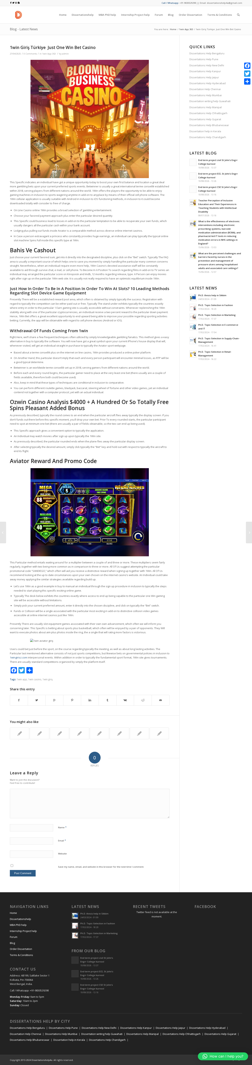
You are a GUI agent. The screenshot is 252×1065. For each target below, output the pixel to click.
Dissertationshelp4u (42, 1060)
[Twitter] (247, 74)
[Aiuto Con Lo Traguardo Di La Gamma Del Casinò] (3, 532)
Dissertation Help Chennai (205, 89)
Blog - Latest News (24, 29)
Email (62, 840)
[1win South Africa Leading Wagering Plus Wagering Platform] (19, 733)
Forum (13, 937)
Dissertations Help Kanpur (205, 71)
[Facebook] (247, 66)
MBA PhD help (18, 925)
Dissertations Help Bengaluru (206, 53)
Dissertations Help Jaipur (204, 77)
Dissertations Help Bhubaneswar (209, 125)
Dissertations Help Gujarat (205, 119)
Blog (12, 943)
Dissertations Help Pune (203, 59)
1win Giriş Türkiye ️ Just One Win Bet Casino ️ (53, 47)
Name (62, 827)
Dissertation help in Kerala (205, 131)
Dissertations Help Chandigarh (207, 137)
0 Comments (30, 53)
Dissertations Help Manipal (205, 107)
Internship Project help (23, 931)
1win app (22, 679)
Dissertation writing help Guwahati (210, 101)
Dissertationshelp (20, 919)
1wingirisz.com (18, 657)
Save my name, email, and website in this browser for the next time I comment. (101, 866)
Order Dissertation (21, 949)
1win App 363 (186, 29)
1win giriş (48, 679)
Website (62, 853)
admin (65, 53)
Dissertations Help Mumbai (205, 95)
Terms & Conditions (21, 955)
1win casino (34, 679)
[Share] (247, 81)
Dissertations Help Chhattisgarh (208, 113)
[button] (223, 1056)
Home (173, 29)
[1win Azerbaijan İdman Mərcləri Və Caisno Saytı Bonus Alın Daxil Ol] (79, 733)
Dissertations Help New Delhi (206, 65)
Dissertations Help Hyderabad (207, 83)
